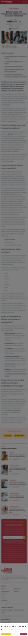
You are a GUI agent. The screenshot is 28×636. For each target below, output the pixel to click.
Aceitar (24, 633)
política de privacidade (15, 629)
